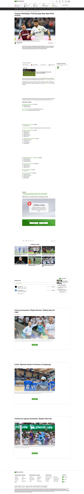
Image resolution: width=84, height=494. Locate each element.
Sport (41, 487)
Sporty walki (41, 8)
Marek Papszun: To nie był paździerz (21, 264)
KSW (15, 482)
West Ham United (25, 104)
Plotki (31, 487)
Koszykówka (54, 8)
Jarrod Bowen (52, 79)
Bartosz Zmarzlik (56, 478)
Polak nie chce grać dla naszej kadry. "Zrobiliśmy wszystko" (34, 265)
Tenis (25, 8)
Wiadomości (38, 487)
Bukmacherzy (36, 8)
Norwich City (31, 124)
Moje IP (34, 487)
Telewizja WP (28, 487)
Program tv (23, 487)
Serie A (38, 479)
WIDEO (45, 8)
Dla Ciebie (16, 8)
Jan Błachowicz (56, 479)
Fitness (16, 481)
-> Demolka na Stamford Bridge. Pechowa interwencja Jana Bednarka (34, 194)
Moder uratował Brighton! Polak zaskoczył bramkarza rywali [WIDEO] (43, 73)
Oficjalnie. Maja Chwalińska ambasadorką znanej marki (62, 285)
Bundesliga (38, 478)
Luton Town (24, 173)
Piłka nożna (21, 8)
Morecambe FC (32, 138)
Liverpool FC (24, 130)
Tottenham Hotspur (25, 138)
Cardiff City (24, 163)
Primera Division (31, 479)
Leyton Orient (29, 169)
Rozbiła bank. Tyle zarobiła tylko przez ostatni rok (62, 287)
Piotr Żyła (47, 481)
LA (59, 8)
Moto (57, 8)
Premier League (31, 478)
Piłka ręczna (49, 8)
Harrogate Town (30, 173)
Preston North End (30, 163)
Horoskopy (19, 487)
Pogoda (16, 487)
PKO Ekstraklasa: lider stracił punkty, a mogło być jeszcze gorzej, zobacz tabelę (48, 265)
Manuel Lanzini (45, 79)
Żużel (32, 8)
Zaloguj (69, 1)
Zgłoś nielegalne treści (20, 293)
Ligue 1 (30, 481)
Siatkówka (28, 8)
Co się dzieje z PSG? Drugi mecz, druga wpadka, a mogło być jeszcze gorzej (48, 254)
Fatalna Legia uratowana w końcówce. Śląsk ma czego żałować (34, 254)
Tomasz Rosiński (19, 42)
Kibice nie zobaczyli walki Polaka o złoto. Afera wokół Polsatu (65, 282)
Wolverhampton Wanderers (27, 157)
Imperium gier (45, 487)
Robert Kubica (48, 478)
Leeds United (31, 104)
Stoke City (24, 169)
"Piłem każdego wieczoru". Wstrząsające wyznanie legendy (62, 290)
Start (15, 11)
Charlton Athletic (25, 124)
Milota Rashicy (47, 83)
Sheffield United (36, 157)
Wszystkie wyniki (65, 5)
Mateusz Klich (24, 110)
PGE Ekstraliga (39, 481)
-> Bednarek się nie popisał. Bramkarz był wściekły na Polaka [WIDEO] (34, 193)
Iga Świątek (47, 479)
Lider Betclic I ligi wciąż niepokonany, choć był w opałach (21, 254)
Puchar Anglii (21, 11)
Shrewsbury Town (30, 130)
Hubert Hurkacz (56, 481)
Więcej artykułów (62, 291)
